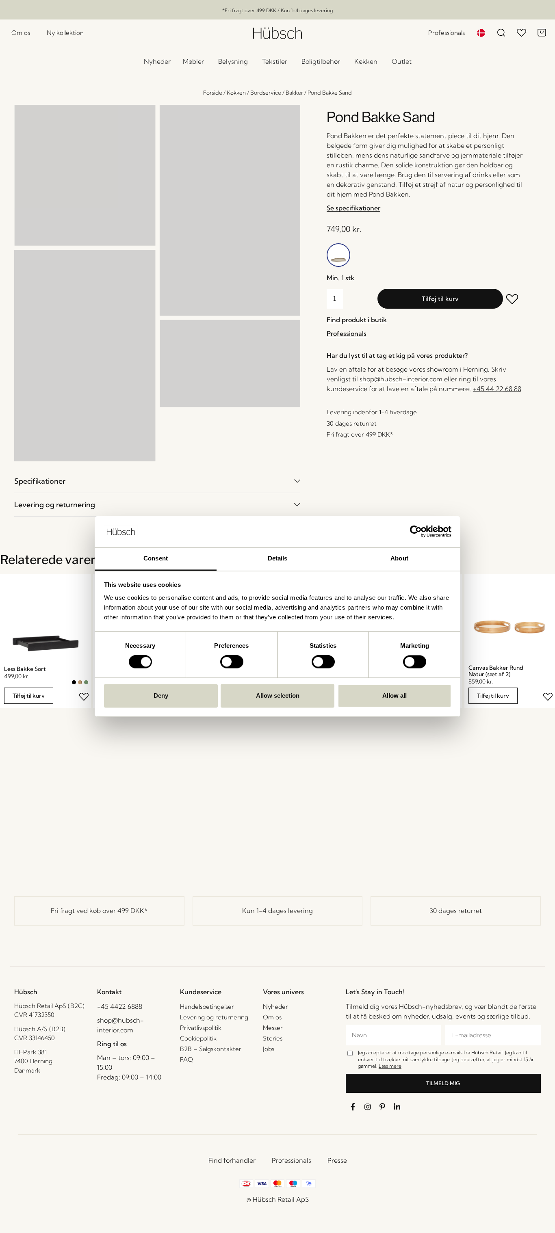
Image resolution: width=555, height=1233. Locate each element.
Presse (337, 1160)
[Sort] (74, 682)
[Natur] (80, 682)
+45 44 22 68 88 (497, 389)
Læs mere (390, 1066)
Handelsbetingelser (207, 1006)
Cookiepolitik (198, 1038)
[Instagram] (367, 1106)
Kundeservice (200, 992)
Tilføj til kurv (440, 299)
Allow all (394, 695)
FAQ (186, 1059)
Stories (272, 1038)
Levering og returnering (54, 504)
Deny (161, 695)
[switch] (231, 661)
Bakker (294, 92)
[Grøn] (86, 682)
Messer (273, 1028)
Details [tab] (278, 558)
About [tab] (399, 558)
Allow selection (277, 695)
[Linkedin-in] (397, 1106)
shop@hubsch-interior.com (401, 379)
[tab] (157, 481)
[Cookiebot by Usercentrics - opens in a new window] (415, 532)
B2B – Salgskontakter (210, 1049)
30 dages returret (455, 910)
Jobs (268, 1049)
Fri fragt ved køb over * (99, 910)
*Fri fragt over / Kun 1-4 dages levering (277, 10)
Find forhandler (232, 1160)
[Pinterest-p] (382, 1106)
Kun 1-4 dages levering (277, 910)
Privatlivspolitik (200, 1028)
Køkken (236, 92)
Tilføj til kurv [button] (29, 695)
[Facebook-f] (353, 1106)
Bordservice (265, 92)
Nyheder (275, 1006)
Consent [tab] (155, 558)
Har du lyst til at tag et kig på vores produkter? (397, 355)
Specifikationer (39, 481)
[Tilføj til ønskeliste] (512, 300)
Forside (212, 92)
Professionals (291, 1160)
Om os (272, 1017)
